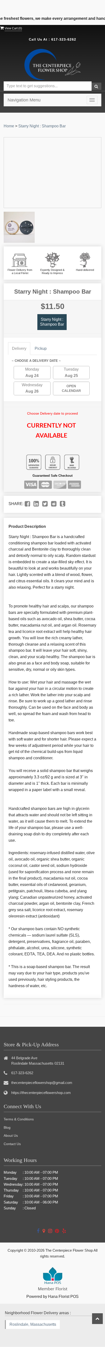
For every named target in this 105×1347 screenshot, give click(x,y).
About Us (11, 1135)
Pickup (41, 348)
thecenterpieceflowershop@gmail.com (41, 1083)
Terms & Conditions (19, 1119)
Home (9, 126)
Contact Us (12, 1144)
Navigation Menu (24, 100)
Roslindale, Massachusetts (33, 1324)
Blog (7, 1127)
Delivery (19, 348)
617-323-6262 (63, 39)
